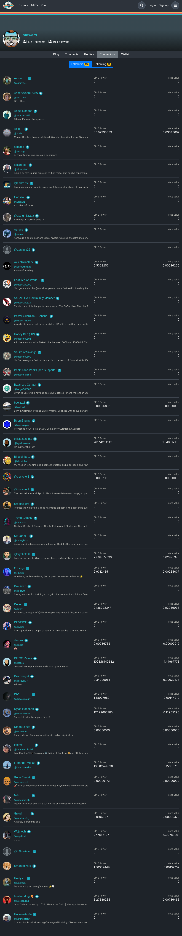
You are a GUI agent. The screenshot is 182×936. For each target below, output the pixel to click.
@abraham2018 (22, 115)
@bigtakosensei (22, 443)
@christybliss (21, 540)
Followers (80, 64)
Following (102, 64)
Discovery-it (21, 676)
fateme (18, 744)
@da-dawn (19, 590)
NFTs (34, 5)
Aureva (18, 229)
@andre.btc (21, 183)
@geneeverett (21, 782)
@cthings (19, 573)
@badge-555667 (22, 389)
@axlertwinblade (22, 266)
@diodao (18, 645)
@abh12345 (20, 97)
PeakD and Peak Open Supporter (35, 370)
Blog (56, 54)
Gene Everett (22, 777)
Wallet (125, 54)
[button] (174, 5)
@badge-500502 (22, 338)
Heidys (18, 878)
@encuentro (20, 731)
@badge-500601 (22, 356)
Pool (44, 5)
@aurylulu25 (22, 249)
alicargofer (20, 164)
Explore (23, 5)
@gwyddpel (20, 836)
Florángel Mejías (24, 762)
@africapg (19, 151)
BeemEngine (22, 420)
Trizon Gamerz (23, 517)
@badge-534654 (22, 374)
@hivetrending (21, 901)
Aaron (18, 78)
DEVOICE (20, 622)
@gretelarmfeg (21, 818)
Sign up (163, 5)
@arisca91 (19, 201)
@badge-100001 (22, 284)
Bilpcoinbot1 (22, 456)
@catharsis (20, 522)
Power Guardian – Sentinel (31, 316)
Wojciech (20, 831)
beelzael (19, 402)
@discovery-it (21, 680)
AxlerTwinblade (24, 262)
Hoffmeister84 (23, 914)
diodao (18, 640)
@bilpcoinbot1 (21, 461)
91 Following (60, 41)
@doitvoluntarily (22, 699)
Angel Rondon (23, 110)
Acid (17, 128)
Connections (108, 54)
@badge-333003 (22, 320)
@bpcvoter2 (21, 489)
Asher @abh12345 (26, 92)
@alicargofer (20, 169)
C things (19, 568)
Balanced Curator (25, 384)
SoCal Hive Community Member (34, 298)
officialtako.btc (23, 438)
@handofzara (22, 865)
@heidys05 (20, 883)
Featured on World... (27, 280)
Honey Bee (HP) (24, 334)
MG (16, 795)
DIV (16, 694)
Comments (71, 54)
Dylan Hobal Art (24, 708)
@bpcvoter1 (21, 476)
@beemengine (21, 425)
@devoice (19, 627)
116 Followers (36, 41)
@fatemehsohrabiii (23, 749)
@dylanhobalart (22, 713)
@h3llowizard (22, 851)
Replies (89, 54)
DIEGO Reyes (23, 658)
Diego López (22, 726)
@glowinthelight (22, 800)
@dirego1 (19, 663)
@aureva (18, 234)
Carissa (19, 197)
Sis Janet (20, 535)
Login (152, 5)
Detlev (18, 604)
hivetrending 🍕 (24, 896)
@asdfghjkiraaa (24, 215)
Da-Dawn (20, 586)
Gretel (18, 813)
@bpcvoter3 (21, 503)
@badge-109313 (22, 302)
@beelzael (19, 407)
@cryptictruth (22, 554)
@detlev (18, 609)
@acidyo (18, 133)
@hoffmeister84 (22, 919)
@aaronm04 (20, 83)
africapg (19, 146)
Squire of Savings (25, 352)
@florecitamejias (22, 767)
